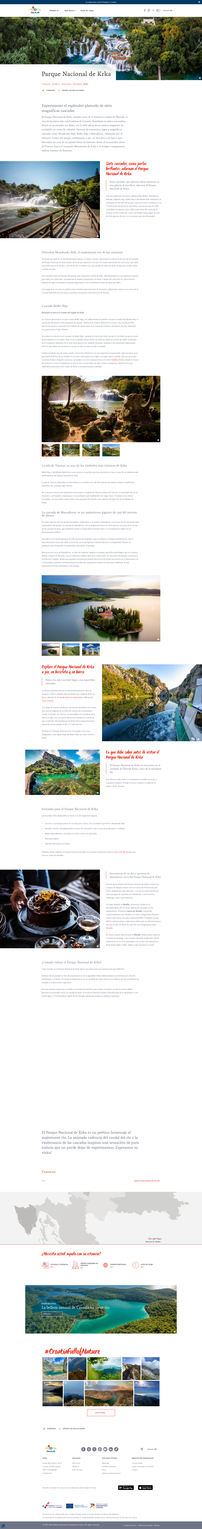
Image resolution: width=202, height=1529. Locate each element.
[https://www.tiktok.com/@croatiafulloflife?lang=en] (116, 1449)
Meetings (105, 1463)
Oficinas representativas (111, 1473)
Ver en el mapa (152, 1242)
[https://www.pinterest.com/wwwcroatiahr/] (100, 1449)
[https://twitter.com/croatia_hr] (94, 1449)
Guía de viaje (77, 1470)
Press (104, 1470)
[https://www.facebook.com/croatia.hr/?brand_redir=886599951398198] (83, 1449)
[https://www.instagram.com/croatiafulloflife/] (89, 1449)
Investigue (47, 1314)
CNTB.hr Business (109, 1466)
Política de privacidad (145, 1525)
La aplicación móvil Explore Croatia (101, 2)
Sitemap (156, 1525)
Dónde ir (75, 1466)
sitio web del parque (123, 852)
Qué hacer (76, 1463)
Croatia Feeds (137, 1463)
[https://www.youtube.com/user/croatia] (105, 1449)
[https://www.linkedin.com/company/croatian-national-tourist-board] (111, 1449)
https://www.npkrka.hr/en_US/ (147, 1181)
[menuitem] (126, 1487)
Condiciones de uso (130, 1525)
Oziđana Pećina (117, 360)
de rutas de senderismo (72, 697)
